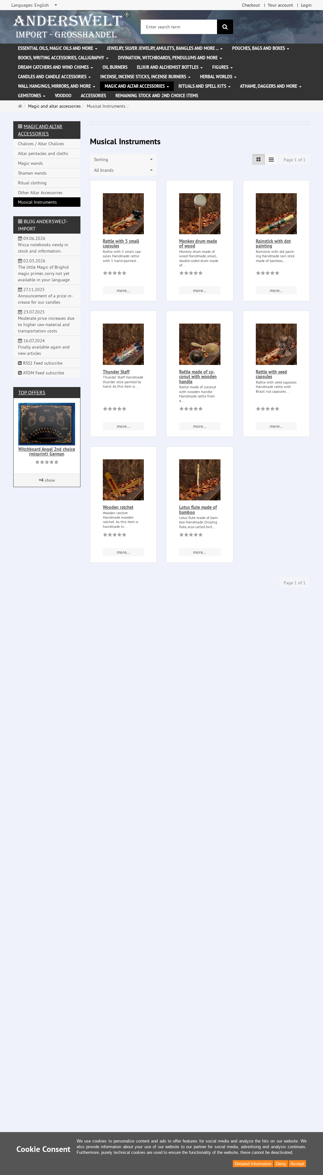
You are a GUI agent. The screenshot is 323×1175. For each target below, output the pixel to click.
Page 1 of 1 (295, 160)
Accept (297, 1163)
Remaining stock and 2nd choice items (156, 95)
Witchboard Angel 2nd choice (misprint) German (46, 451)
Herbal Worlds (216, 77)
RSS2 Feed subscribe (42, 363)
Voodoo (63, 95)
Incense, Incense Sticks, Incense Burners (143, 77)
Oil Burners (115, 67)
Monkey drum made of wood (198, 243)
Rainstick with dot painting (273, 243)
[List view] (258, 159)
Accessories (93, 95)
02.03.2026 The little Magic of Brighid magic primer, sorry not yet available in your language (44, 270)
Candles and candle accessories (53, 77)
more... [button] (123, 290)
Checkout (251, 5)
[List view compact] (271, 159)
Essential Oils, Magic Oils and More (56, 48)
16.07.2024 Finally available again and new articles (44, 347)
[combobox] (35, 5)
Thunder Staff (116, 372)
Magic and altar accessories (135, 86)
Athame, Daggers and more (269, 86)
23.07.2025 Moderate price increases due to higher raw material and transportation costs (46, 321)
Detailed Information (253, 1163)
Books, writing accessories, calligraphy (61, 58)
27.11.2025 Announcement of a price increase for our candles (45, 296)
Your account (280, 5)
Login (306, 5)
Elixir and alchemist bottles (168, 67)
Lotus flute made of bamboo (198, 509)
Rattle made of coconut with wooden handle (198, 377)
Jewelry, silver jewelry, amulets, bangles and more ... (163, 48)
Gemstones (30, 95)
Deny (281, 1163)
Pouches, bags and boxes (259, 48)
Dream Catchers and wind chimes (54, 67)
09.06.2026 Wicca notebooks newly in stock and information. (43, 245)
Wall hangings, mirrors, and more (55, 86)
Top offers (31, 392)
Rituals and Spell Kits (203, 86)
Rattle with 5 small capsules (121, 243)
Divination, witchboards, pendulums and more (168, 58)
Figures (221, 67)
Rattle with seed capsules (271, 374)
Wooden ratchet (118, 507)
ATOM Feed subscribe (43, 373)
